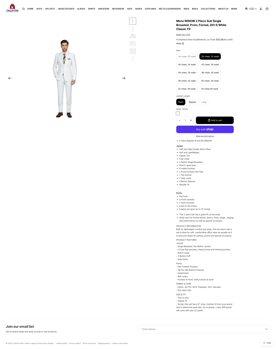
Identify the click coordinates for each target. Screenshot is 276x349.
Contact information (120, 343)
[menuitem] (234, 9)
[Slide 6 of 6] (133, 58)
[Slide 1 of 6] (133, 21)
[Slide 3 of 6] (133, 36)
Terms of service (89, 343)
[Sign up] (266, 329)
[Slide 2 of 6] (133, 28)
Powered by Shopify (45, 343)
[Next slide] (124, 78)
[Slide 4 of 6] (133, 43)
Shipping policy (104, 343)
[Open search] (23, 9)
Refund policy (62, 343)
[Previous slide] (9, 78)
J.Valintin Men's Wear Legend (24, 343)
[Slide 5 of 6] (133, 51)
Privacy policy (75, 343)
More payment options (205, 136)
